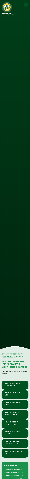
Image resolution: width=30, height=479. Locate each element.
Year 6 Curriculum (16, 355)
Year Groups (5, 355)
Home (3, 353)
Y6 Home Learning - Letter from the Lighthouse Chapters (13, 357)
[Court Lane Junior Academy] (7, 7)
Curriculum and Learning (15, 353)
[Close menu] (26, 5)
